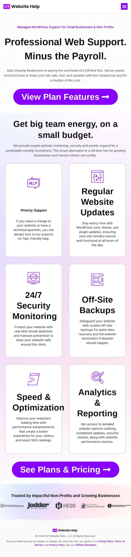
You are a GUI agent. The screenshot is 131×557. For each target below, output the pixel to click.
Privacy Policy (57, 544)
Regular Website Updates (97, 201)
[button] (124, 6)
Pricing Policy (105, 541)
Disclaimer (90, 544)
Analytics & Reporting (97, 402)
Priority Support (34, 210)
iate (82, 544)
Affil (77, 544)
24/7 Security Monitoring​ (34, 305)
